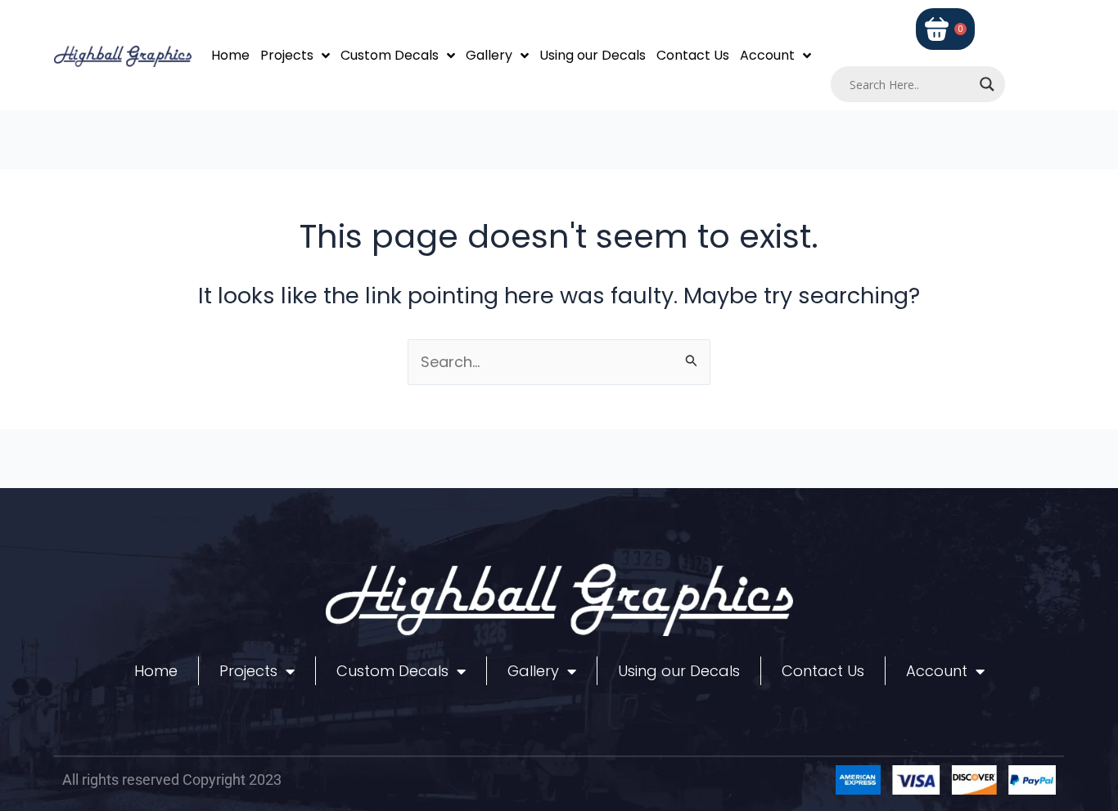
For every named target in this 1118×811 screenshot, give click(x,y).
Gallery (489, 55)
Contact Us (692, 55)
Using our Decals (592, 55)
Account (767, 55)
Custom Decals (389, 55)
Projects (286, 55)
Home (230, 55)
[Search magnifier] (987, 84)
